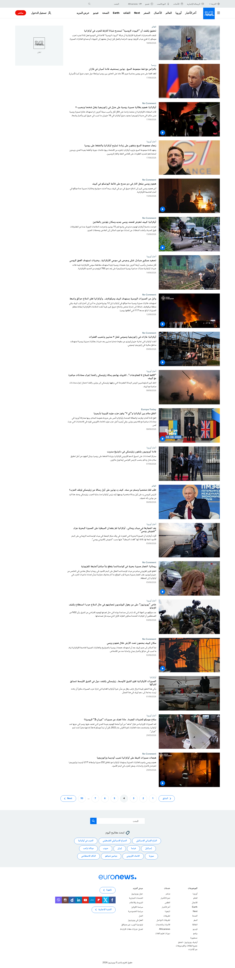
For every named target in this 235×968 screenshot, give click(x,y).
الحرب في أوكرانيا (85, 841)
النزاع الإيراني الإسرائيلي (146, 841)
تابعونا (167, 911)
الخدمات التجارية (136, 898)
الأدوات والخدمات (163, 925)
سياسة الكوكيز (137, 907)
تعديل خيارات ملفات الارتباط (131, 929)
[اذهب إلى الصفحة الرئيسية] (209, 13)
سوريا (151, 856)
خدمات (167, 888)
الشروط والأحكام (136, 903)
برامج (195, 934)
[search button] (89, 3)
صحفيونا (193, 938)
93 (82, 798)
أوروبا (178, 12)
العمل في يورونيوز (135, 920)
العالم (169, 12)
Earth (116, 12)
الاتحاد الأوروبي (133, 856)
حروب (105, 848)
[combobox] (105, 3)
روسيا (153, 65)
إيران (120, 848)
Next (137, 12)
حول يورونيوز (137, 894)
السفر (147, 12)
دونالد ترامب (88, 848)
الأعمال (158, 12)
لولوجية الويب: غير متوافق (132, 925)
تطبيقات (166, 916)
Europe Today (148, 409)
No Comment (149, 103)
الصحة (105, 12)
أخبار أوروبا (151, 141)
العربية (213, 4)
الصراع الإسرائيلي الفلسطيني (115, 841)
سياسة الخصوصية (135, 911)
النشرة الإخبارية (105, 910)
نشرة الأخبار (165, 898)
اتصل (141, 916)
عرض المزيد (138, 888)
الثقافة (126, 12)
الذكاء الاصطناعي (88, 856)
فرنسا (133, 848)
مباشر (21, 12)
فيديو (95, 12)
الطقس (167, 903)
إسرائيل (148, 848)
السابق (165, 798)
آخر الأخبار (190, 12)
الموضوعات (192, 888)
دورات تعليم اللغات (162, 934)
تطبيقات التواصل (163, 920)
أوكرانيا (153, 677)
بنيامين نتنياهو (111, 856)
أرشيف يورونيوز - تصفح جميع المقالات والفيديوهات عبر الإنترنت (186, 945)
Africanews (164, 929)
